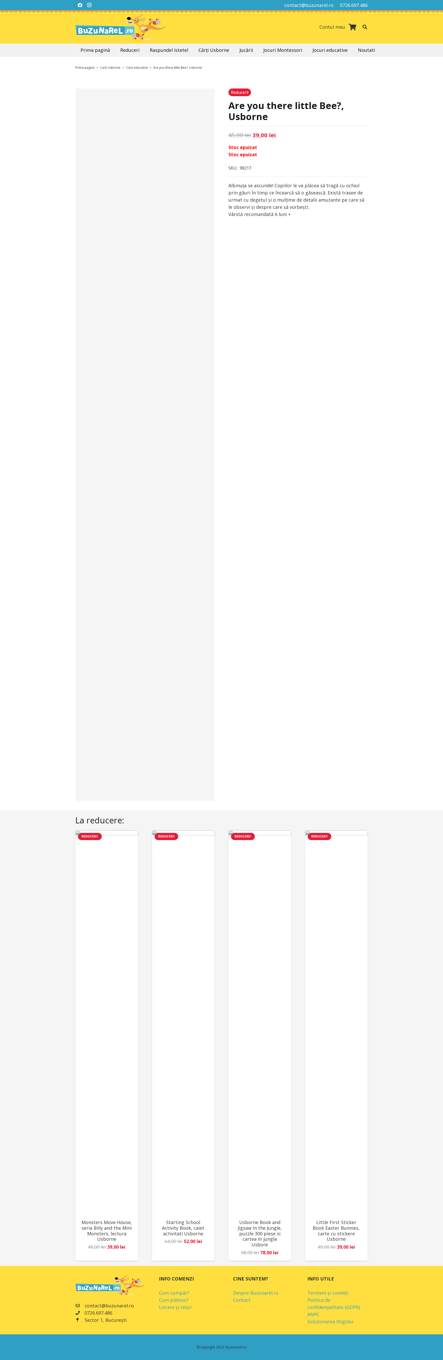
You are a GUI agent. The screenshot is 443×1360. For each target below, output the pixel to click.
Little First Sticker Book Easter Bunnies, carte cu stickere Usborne (336, 1230)
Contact (241, 1300)
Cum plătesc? (173, 1300)
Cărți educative (137, 67)
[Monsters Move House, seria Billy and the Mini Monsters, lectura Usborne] (106, 1022)
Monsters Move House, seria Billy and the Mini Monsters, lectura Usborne (107, 1230)
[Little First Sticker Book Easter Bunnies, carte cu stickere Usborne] (336, 1022)
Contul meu (332, 27)
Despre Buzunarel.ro (255, 1293)
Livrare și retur (175, 1307)
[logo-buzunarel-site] (120, 27)
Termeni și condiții (327, 1293)
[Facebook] (80, 5)
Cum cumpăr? (174, 1293)
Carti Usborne (110, 67)
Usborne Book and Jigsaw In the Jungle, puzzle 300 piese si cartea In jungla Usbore (260, 1233)
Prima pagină (85, 67)
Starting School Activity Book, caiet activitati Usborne (183, 1227)
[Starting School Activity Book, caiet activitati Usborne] (183, 1022)
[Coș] (352, 27)
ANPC (313, 1314)
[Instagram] (89, 5)
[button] (365, 27)
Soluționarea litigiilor (330, 1321)
